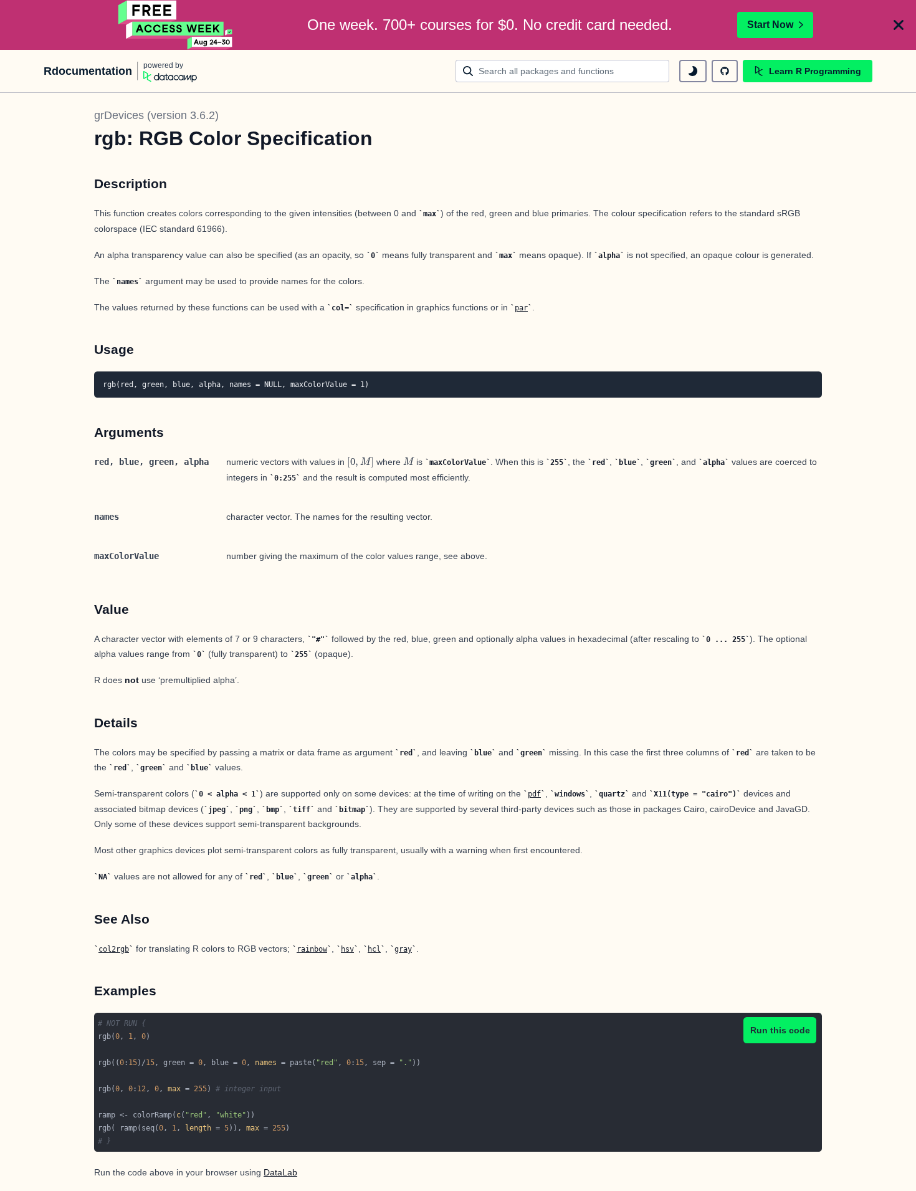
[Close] (898, 24)
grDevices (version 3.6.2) (156, 115)
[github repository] (725, 71)
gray (403, 949)
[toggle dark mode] (693, 71)
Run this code (780, 1030)
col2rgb (113, 949)
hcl (374, 949)
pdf (534, 794)
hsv (347, 949)
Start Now (770, 24)
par (521, 308)
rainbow (312, 949)
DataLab (280, 1172)
